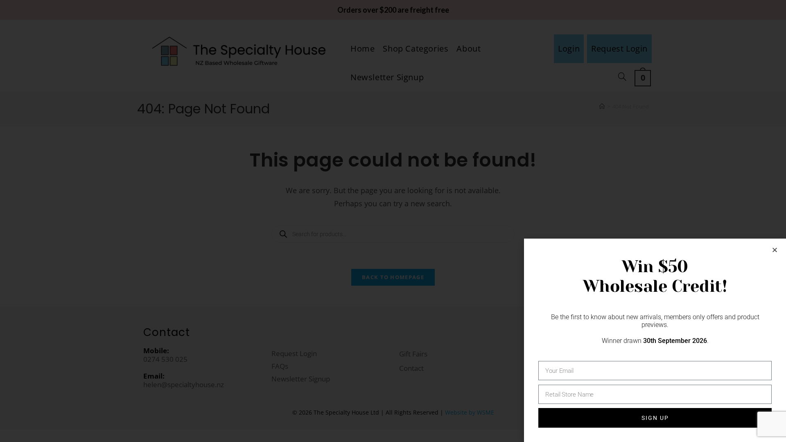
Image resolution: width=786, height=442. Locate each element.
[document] (393, 221)
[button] (775, 250)
